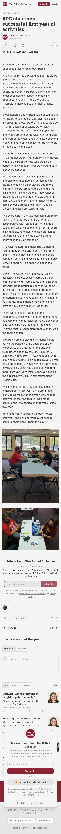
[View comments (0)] (16, 45)
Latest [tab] (14, 685)
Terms (49, 810)
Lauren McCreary (23, 707)
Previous (11, 628)
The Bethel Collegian (19, 36)
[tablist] (15, 649)
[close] (52, 730)
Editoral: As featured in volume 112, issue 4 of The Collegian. (20, 702)
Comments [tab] (9, 648)
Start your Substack (23, 820)
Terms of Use (46, 789)
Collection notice (30, 813)
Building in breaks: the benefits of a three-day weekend (22, 720)
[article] (30, 702)
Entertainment (11, 13)
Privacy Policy (32, 794)
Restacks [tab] (22, 648)
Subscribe (44, 4)
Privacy (41, 810)
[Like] (4, 711)
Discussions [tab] (25, 685)
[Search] (56, 685)
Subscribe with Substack (32, 782)
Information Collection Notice (40, 792)
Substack (15, 827)
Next (51, 628)
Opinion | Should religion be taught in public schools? (20, 695)
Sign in (55, 4)
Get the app (45, 820)
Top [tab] (6, 685)
